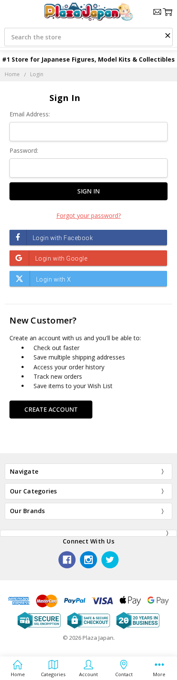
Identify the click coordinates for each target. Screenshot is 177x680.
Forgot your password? (88, 215)
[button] (167, 35)
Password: (23, 150)
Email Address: (29, 114)
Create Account (51, 409)
